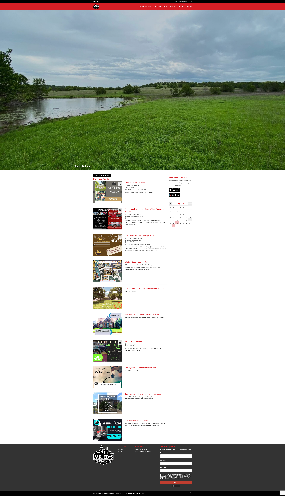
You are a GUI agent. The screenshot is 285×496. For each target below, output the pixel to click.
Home (176, 1)
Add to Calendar (130, 187)
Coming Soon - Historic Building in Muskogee (143, 394)
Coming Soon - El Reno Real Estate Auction (142, 315)
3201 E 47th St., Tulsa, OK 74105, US (135, 190)
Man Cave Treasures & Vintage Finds (139, 236)
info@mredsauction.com (145, 451)
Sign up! (176, 482)
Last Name (163, 467)
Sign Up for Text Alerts (102, 175)
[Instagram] (190, 493)
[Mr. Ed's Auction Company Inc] (96, 6)
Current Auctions (145, 6)
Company (189, 6)
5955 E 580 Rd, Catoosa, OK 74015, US (136, 244)
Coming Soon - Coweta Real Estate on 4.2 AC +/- (144, 368)
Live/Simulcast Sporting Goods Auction (140, 420)
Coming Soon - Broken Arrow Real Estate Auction (144, 288)
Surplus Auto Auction (133, 341)
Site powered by (128, 493)
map (147, 190)
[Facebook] (188, 493)
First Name (163, 460)
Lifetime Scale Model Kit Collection (138, 262)
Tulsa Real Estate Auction (135, 183)
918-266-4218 (143, 449)
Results (172, 6)
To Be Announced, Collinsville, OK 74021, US (137, 265)
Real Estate (82, 166)
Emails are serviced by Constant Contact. (171, 478)
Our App (180, 6)
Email (161, 452)
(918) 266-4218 (182, 1)
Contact (190, 1)
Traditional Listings (160, 6)
